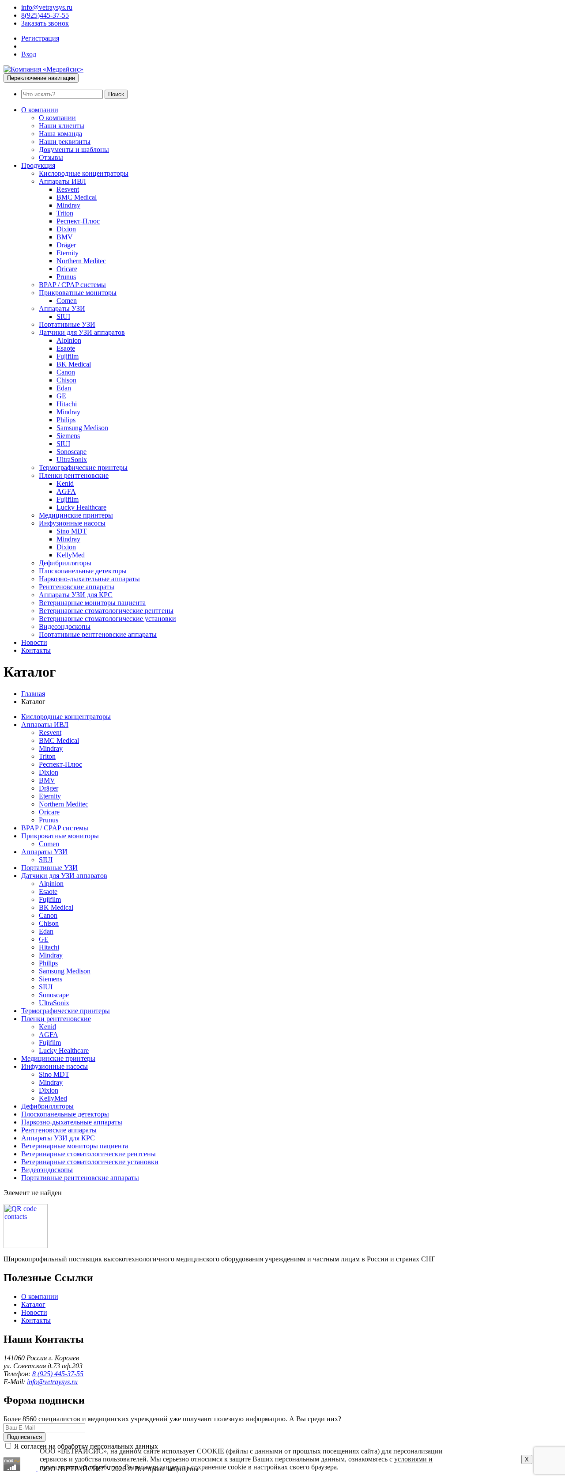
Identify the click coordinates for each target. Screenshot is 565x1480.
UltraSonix (71, 459)
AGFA (66, 491)
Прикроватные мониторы (78, 292)
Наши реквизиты (64, 141)
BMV (64, 237)
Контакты (36, 650)
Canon (65, 372)
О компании (39, 110)
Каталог (33, 1304)
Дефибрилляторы (65, 563)
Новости (34, 642)
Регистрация (40, 38)
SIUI (63, 316)
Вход (28, 54)
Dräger (66, 245)
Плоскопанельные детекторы (83, 571)
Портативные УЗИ (67, 324)
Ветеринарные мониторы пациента (92, 602)
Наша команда (60, 133)
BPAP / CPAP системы (72, 284)
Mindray (68, 205)
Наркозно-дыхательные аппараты (89, 579)
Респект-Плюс (78, 221)
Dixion (66, 229)
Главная (33, 693)
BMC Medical (76, 197)
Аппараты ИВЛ (62, 181)
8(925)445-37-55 (45, 15)
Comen (66, 300)
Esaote (65, 348)
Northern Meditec (81, 261)
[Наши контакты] (26, 1245)
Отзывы (51, 157)
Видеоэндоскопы (64, 626)
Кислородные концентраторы (83, 173)
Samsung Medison (82, 428)
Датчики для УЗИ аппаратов (82, 332)
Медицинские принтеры (76, 515)
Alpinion (68, 340)
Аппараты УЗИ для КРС (76, 594)
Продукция (38, 165)
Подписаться (24, 1437)
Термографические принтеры (83, 467)
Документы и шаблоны (74, 149)
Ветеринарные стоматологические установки (107, 618)
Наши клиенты (61, 125)
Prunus (66, 276)
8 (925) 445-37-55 (57, 1374)
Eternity (67, 253)
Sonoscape (71, 451)
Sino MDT (71, 531)
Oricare (66, 269)
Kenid (65, 483)
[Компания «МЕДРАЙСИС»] (43, 69)
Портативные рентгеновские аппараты (98, 634)
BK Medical (73, 364)
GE (61, 396)
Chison (66, 380)
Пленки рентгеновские (74, 475)
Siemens (68, 435)
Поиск (116, 94)
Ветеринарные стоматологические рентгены (106, 610)
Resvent (67, 189)
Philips (65, 420)
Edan (63, 388)
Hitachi (66, 404)
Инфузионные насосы (72, 523)
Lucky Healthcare (81, 507)
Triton (64, 213)
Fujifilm (67, 356)
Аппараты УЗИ (62, 308)
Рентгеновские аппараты (76, 586)
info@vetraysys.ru (46, 7)
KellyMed (70, 555)
